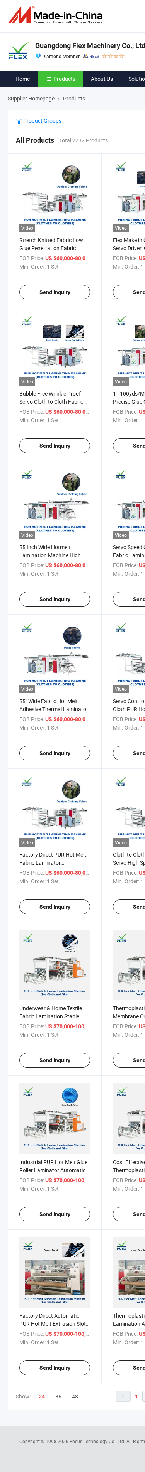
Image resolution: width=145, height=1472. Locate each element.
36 (58, 1396)
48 (75, 1396)
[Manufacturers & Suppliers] (56, 15)
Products (64, 78)
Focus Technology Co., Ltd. (98, 1441)
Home (22, 78)
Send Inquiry (54, 292)
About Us (102, 78)
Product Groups (41, 120)
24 (42, 1396)
